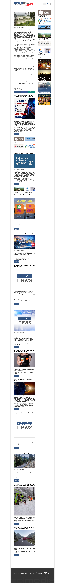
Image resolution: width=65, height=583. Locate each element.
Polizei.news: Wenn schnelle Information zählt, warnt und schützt (24, 266)
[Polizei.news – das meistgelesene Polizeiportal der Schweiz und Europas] (24, 242)
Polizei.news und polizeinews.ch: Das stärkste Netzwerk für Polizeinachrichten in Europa (24, 153)
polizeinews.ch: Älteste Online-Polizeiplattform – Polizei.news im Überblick (24, 413)
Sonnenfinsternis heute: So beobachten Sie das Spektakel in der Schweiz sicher (24, 380)
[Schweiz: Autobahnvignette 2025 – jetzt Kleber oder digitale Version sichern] (24, 360)
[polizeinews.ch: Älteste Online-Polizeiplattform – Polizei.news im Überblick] (24, 425)
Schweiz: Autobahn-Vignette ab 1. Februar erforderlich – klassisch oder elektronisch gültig (23, 195)
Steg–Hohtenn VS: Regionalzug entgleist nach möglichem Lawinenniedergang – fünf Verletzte (24, 485)
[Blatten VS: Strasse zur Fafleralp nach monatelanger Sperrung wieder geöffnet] (24, 461)
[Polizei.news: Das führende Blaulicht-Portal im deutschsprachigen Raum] (24, 320)
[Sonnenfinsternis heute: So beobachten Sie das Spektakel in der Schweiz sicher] (24, 388)
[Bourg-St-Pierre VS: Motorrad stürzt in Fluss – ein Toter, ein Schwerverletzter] (24, 538)
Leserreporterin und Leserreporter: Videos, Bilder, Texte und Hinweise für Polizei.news (23, 96)
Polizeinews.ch (16, 343)
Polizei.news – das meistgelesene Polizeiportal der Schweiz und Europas (24, 234)
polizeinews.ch (16, 257)
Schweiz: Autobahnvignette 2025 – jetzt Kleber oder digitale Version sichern (24, 351)
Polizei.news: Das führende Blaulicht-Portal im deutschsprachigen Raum (24, 308)
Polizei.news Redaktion (21, 27)
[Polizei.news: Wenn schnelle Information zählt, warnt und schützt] (24, 278)
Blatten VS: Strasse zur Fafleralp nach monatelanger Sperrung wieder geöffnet (23, 453)
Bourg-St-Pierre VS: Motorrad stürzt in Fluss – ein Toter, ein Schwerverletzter (24, 528)
